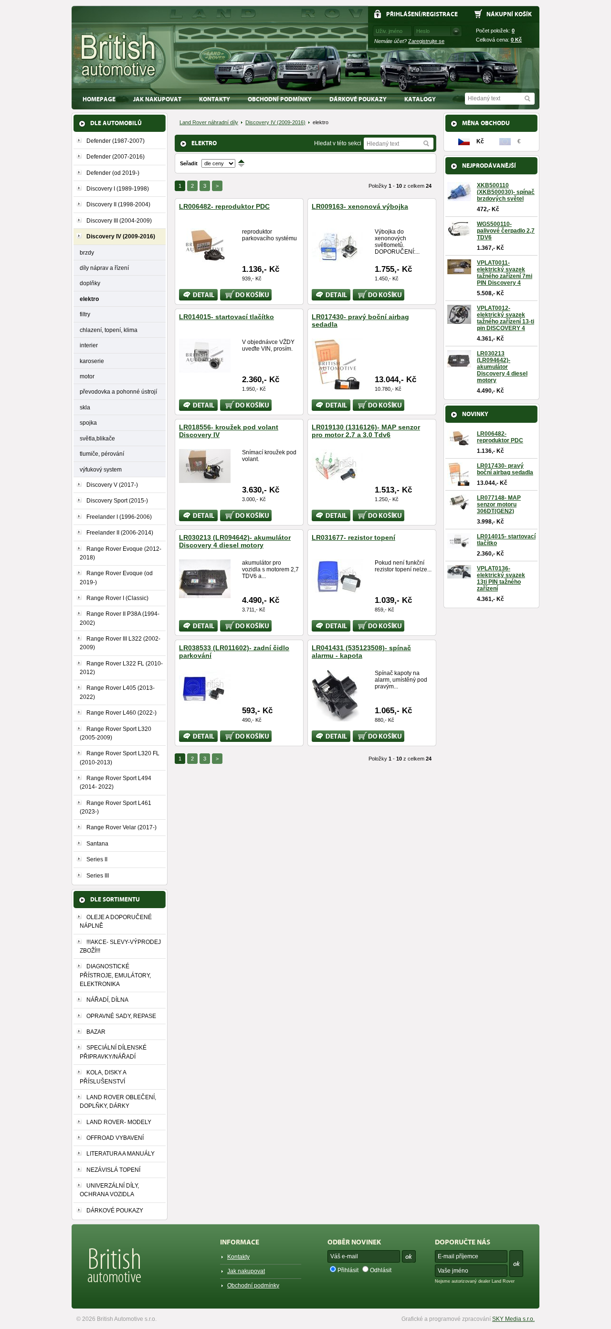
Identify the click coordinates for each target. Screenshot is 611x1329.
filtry (85, 314)
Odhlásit (380, 1270)
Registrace (440, 14)
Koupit (228, 292)
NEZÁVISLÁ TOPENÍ (113, 1170)
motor (87, 376)
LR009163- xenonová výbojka (360, 206)
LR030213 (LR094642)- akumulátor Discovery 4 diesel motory (235, 541)
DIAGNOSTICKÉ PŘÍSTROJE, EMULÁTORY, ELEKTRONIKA (115, 975)
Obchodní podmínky (280, 99)
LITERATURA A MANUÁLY (120, 1153)
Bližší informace (192, 294)
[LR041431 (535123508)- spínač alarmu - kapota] (335, 717)
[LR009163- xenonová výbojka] (337, 258)
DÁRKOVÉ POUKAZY (358, 99)
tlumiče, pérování (102, 453)
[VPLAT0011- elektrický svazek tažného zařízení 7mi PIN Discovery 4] (459, 271)
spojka (88, 422)
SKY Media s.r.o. (513, 1319)
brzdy (87, 252)
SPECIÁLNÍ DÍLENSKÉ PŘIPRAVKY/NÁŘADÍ (113, 1052)
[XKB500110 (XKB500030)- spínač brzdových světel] (459, 197)
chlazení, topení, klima (108, 330)
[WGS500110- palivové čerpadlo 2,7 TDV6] (459, 232)
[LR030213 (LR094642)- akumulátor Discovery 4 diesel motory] (205, 594)
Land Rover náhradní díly (208, 122)
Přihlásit (347, 1270)
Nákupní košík (509, 14)
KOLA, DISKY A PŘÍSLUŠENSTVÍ (103, 1076)
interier (89, 345)
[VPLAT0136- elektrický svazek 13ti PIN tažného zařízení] (459, 575)
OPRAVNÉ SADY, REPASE (121, 1016)
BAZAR (95, 1032)
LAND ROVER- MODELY (118, 1122)
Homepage (99, 99)
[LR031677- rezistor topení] (337, 589)
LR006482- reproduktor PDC (224, 206)
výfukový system (101, 469)
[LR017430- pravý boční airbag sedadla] (337, 386)
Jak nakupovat (157, 99)
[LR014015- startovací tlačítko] (205, 368)
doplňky (90, 283)
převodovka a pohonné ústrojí (118, 391)
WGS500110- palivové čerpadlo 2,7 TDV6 (506, 231)
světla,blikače (97, 438)
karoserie (92, 361)
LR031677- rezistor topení (353, 537)
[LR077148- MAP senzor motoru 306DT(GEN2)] (459, 506)
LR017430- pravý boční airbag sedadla (505, 469)
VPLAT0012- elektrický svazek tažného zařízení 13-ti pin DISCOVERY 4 (505, 318)
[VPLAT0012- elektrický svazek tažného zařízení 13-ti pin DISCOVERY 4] (459, 320)
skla (85, 407)
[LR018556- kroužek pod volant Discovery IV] (205, 479)
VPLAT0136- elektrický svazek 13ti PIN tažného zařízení (501, 578)
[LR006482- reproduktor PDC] (205, 258)
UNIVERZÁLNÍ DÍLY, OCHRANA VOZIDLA (109, 1190)
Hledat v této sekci (337, 143)
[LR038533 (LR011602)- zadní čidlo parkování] (205, 700)
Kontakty (214, 99)
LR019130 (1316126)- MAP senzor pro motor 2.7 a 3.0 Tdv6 (366, 431)
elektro (89, 299)
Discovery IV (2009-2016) (275, 122)
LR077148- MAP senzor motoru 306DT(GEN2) (499, 504)
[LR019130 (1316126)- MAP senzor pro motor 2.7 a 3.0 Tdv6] (337, 479)
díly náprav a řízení (104, 268)
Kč (516, 40)
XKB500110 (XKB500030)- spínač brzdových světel (506, 192)
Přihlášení (403, 14)
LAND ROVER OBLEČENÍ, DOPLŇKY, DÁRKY (118, 1101)
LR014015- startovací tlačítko (226, 317)
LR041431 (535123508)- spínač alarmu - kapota (361, 651)
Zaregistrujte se (426, 41)
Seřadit (189, 163)
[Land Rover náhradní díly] (118, 55)
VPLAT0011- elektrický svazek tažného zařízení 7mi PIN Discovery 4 (504, 272)
